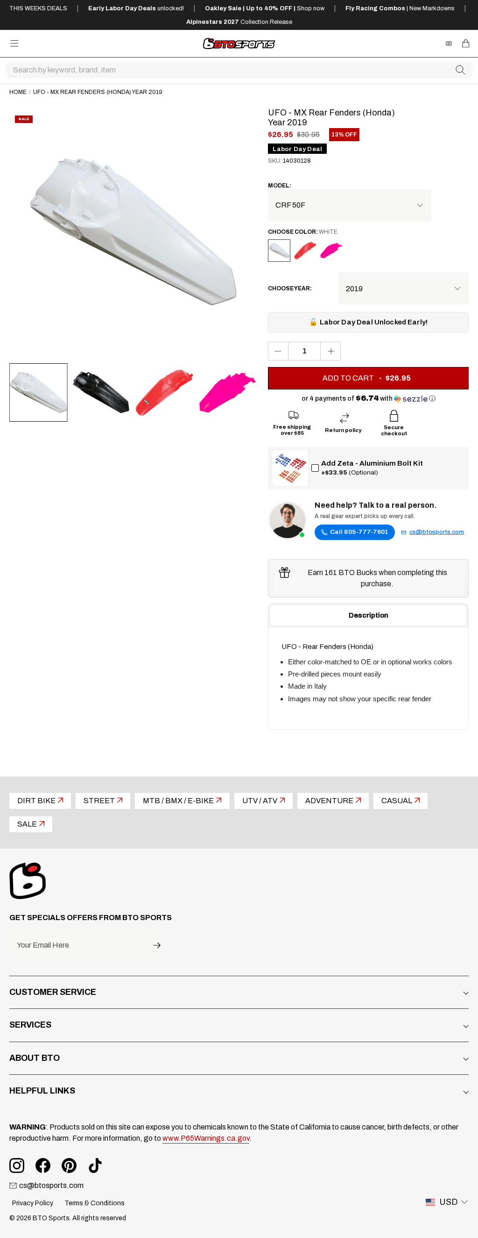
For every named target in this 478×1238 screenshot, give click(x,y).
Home (18, 92)
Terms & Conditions (94, 1203)
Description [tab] (368, 615)
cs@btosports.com (436, 532)
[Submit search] (460, 70)
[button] (369, 398)
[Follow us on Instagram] (16, 1165)
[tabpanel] (368, 678)
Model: (279, 185)
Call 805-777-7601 (359, 531)
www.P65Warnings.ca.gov (205, 1138)
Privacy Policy (32, 1203)
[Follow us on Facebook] (42, 1165)
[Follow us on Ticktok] (95, 1165)
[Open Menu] (14, 43)
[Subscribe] (157, 945)
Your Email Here (43, 945)
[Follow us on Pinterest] (69, 1165)
